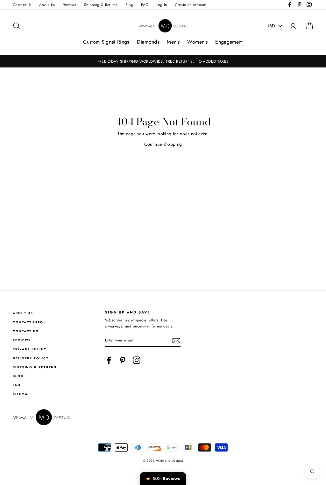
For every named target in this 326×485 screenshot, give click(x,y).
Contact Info (28, 322)
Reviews (69, 4)
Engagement (229, 42)
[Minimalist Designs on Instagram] (136, 360)
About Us (47, 4)
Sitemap (21, 394)
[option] (163, 61)
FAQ (144, 4)
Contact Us (22, 4)
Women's (197, 42)
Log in (161, 4)
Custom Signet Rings (106, 42)
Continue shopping (163, 144)
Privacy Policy (29, 349)
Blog (129, 4)
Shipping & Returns (100, 4)
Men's (173, 42)
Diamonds (148, 42)
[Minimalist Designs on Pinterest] (122, 360)
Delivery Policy (31, 358)
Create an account (190, 4)
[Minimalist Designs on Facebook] (109, 360)
